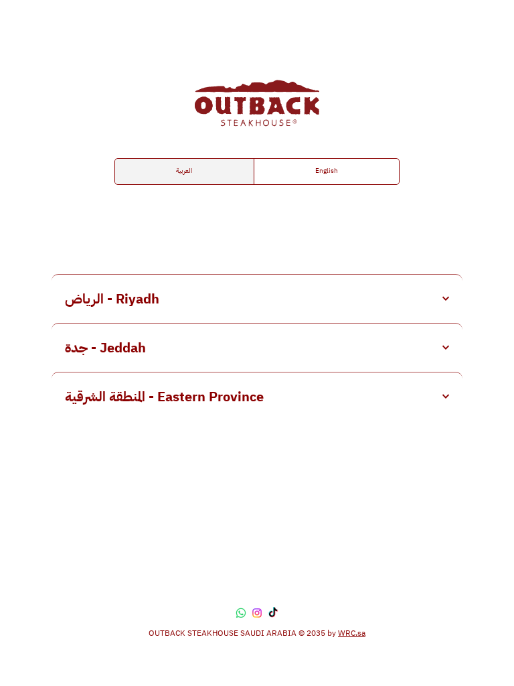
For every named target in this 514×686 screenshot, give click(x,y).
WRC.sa (351, 633)
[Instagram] (257, 613)
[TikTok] (273, 613)
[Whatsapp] (241, 613)
